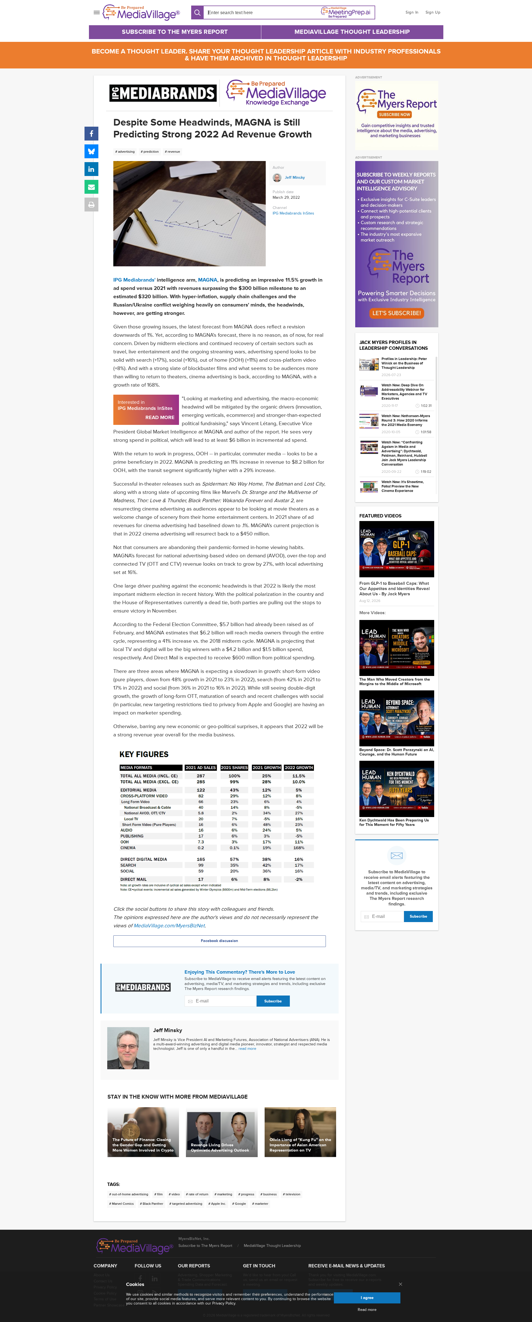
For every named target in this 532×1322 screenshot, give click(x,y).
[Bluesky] (91, 151)
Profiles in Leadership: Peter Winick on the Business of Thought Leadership (404, 363)
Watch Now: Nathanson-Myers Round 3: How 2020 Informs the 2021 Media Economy (406, 420)
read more (247, 1048)
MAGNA (207, 280)
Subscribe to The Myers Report (175, 32)
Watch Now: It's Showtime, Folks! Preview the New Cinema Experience (403, 486)
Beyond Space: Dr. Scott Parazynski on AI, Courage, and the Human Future (396, 752)
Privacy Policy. (224, 1303)
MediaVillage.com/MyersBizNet (169, 926)
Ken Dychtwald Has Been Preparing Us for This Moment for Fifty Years (394, 822)
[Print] (91, 204)
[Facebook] (91, 134)
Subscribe (273, 1001)
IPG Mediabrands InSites (293, 213)
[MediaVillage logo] (135, 1246)
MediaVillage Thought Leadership (352, 32)
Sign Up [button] (433, 12)
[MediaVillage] (141, 12)
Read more (367, 1310)
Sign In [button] (412, 12)
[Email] (91, 187)
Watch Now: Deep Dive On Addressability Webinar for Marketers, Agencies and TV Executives (404, 392)
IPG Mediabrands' (134, 280)
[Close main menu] (400, 1285)
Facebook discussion (219, 940)
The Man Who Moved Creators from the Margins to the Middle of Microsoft (394, 681)
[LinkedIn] (91, 169)
